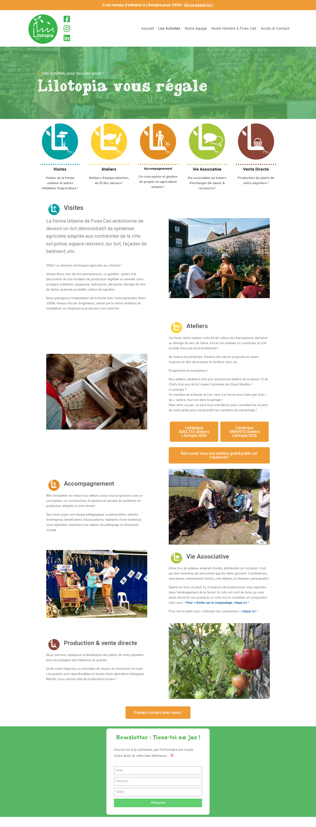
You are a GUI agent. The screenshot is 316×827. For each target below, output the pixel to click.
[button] (194, 432)
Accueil (147, 28)
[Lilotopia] (44, 28)
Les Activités (169, 28)
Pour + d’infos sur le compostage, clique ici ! (217, 603)
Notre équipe (196, 28)
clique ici (249, 611)
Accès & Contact (275, 28)
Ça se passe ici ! (198, 5)
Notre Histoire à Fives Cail (233, 28)
